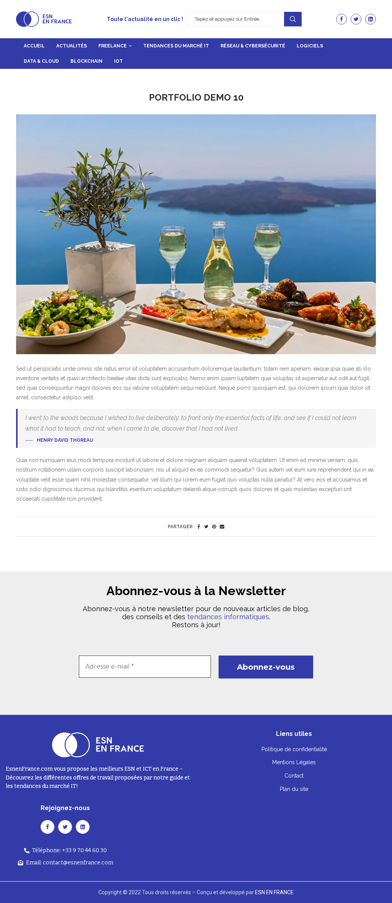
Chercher (293, 19)
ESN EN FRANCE (274, 892)
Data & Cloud (41, 61)
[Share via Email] (222, 526)
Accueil (34, 46)
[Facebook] (341, 19)
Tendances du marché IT (176, 46)
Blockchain (86, 61)
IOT (118, 61)
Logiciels (310, 46)
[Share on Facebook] (199, 526)
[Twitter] (356, 19)
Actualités (71, 46)
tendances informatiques (228, 617)
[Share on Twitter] (206, 526)
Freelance (112, 46)
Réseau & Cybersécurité (252, 46)
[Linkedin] (370, 19)
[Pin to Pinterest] (214, 526)
